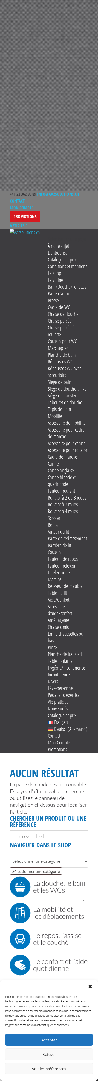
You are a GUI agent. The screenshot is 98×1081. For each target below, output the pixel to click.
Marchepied (58, 347)
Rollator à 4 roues (63, 511)
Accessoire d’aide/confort (60, 610)
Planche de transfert (65, 654)
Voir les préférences (49, 1068)
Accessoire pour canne (66, 443)
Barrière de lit (59, 545)
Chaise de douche (63, 313)
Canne (53, 463)
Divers (53, 681)
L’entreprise (58, 252)
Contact (17, 201)
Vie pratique (58, 701)
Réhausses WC (60, 361)
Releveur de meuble (65, 586)
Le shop (54, 273)
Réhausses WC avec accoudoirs (64, 372)
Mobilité (55, 415)
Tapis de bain (59, 409)
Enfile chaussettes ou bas (65, 637)
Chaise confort (60, 626)
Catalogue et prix (62, 259)
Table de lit (57, 592)
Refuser (49, 1054)
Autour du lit (58, 531)
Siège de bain (59, 381)
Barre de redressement (67, 538)
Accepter (49, 1040)
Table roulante (60, 660)
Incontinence (59, 674)
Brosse (53, 300)
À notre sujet (58, 245)
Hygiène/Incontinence (66, 667)
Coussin (54, 552)
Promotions (25, 217)
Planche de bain (62, 354)
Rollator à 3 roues (63, 504)
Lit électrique (59, 572)
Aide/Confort (58, 599)
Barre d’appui (59, 293)
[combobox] (36, 871)
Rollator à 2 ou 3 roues (67, 497)
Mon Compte (21, 208)
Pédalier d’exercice (64, 694)
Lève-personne (60, 688)
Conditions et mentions (67, 266)
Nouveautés (58, 708)
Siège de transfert (62, 395)
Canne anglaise (61, 470)
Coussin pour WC (62, 341)
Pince (52, 647)
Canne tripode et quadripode (62, 481)
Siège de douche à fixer (68, 388)
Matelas (54, 579)
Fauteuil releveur (62, 565)
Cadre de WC (59, 307)
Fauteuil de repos (63, 558)
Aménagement (60, 620)
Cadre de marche (62, 456)
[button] (90, 986)
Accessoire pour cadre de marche (66, 433)
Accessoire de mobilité (66, 422)
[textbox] (36, 872)
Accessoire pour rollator (67, 449)
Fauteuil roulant (61, 490)
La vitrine (55, 279)
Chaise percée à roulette (61, 331)
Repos (53, 524)
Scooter (54, 518)
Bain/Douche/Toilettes (67, 286)
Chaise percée (60, 320)
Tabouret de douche (65, 402)
